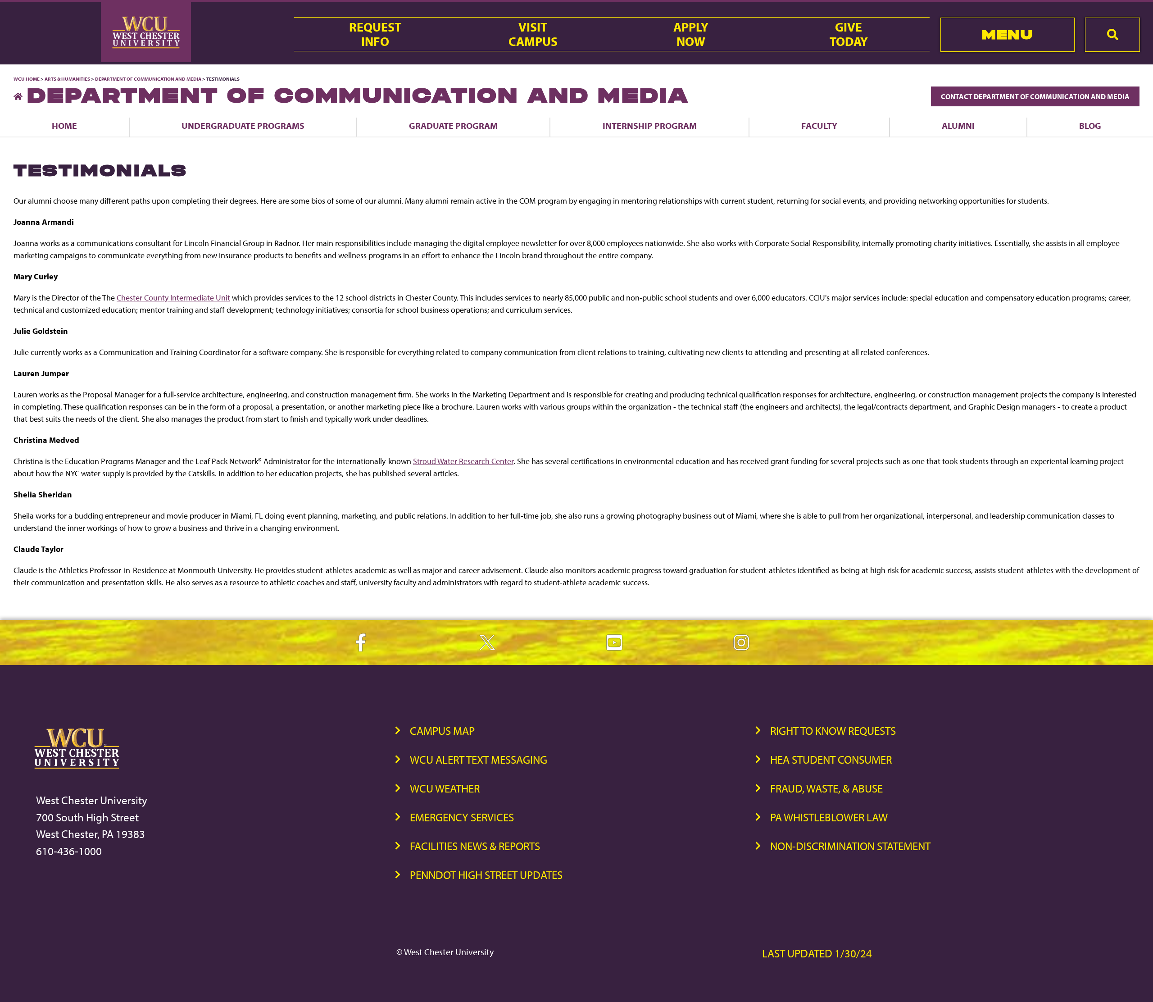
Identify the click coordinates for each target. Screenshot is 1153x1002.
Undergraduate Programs (243, 125)
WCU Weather (445, 788)
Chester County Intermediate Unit (173, 297)
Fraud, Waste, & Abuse (826, 788)
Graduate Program (453, 125)
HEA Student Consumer (831, 759)
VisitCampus (533, 34)
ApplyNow (690, 34)
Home (64, 125)
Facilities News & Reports (475, 846)
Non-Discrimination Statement (850, 846)
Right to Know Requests (833, 731)
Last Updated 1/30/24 (817, 953)
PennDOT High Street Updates (486, 875)
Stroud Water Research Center (463, 461)
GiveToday (849, 34)
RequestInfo (375, 34)
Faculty (819, 125)
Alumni (958, 125)
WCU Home (27, 79)
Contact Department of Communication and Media (1035, 96)
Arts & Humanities (67, 79)
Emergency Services (462, 817)
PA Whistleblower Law (829, 817)
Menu (1007, 34)
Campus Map (442, 731)
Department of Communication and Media (148, 79)
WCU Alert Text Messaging (478, 759)
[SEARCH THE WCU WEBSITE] (1112, 35)
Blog (1090, 125)
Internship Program (650, 125)
